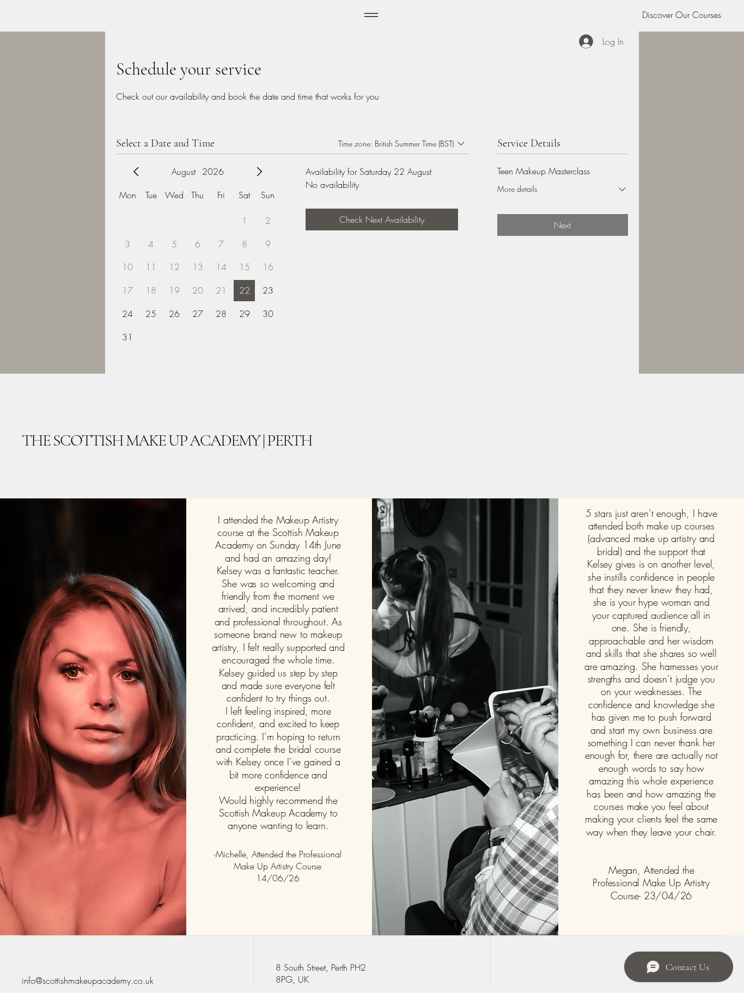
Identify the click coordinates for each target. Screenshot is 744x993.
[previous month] (136, 171)
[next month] (259, 171)
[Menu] (371, 15)
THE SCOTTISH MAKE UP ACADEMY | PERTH (167, 440)
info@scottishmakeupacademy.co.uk (88, 980)
